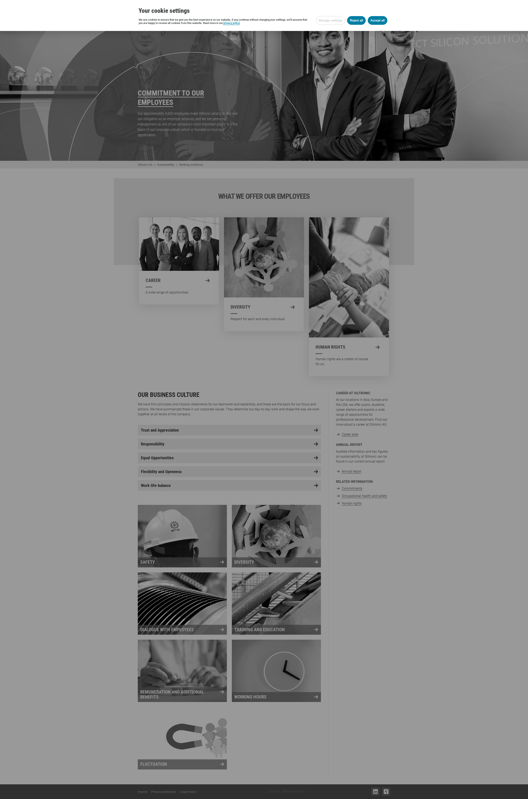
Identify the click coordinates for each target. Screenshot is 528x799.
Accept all (377, 20)
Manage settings (330, 20)
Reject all (356, 20)
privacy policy (231, 23)
